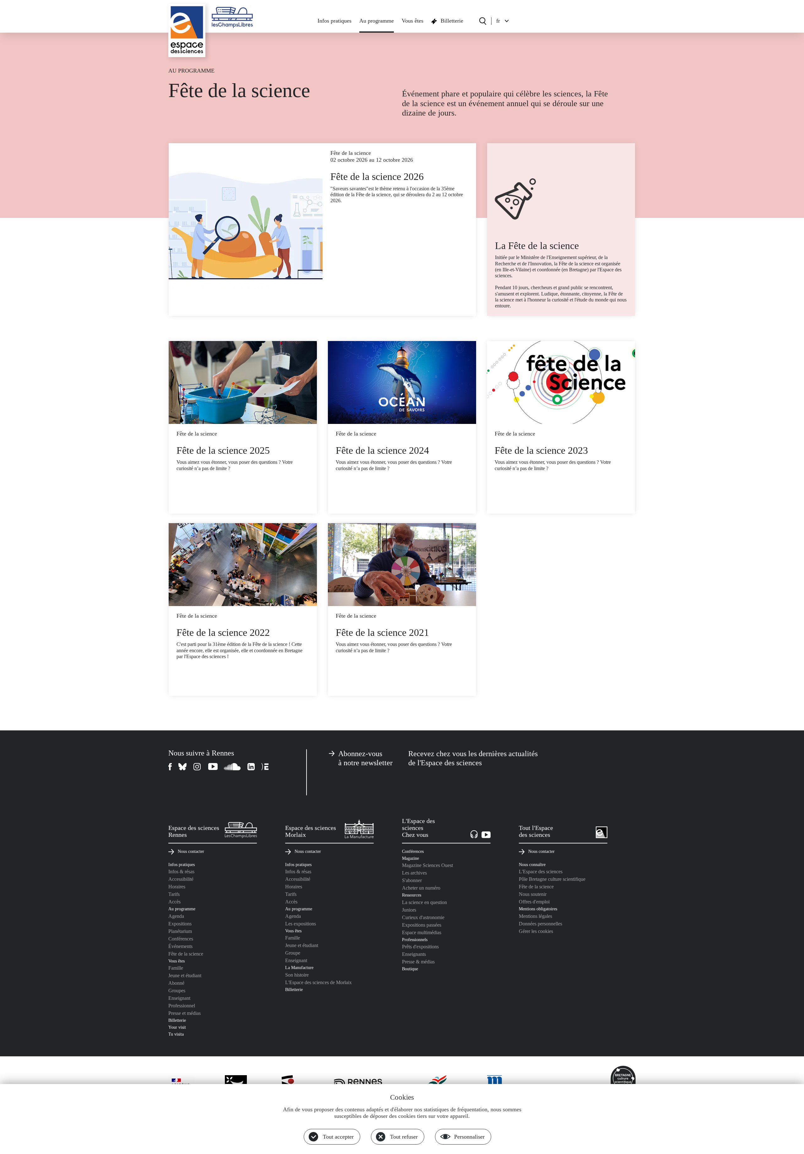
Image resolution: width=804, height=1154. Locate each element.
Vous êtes (412, 21)
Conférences (180, 938)
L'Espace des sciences (540, 871)
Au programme (376, 21)
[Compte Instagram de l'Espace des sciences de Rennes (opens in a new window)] (197, 766)
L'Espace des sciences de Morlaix (318, 982)
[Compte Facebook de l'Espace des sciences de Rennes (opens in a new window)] (170, 766)
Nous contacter (191, 851)
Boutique (410, 968)
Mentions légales (535, 916)
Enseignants (414, 954)
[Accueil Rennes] (186, 30)
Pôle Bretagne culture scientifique (552, 879)
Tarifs (174, 894)
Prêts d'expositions (420, 946)
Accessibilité (180, 879)
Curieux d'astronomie (423, 917)
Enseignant (179, 998)
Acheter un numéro (421, 888)
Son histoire (297, 975)
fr (498, 21)
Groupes (176, 990)
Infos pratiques (334, 21)
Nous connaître (532, 864)
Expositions (180, 923)
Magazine (410, 858)
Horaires (176, 886)
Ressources (411, 894)
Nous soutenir (532, 894)
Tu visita (176, 1034)
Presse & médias (418, 961)
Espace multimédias (421, 932)
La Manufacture (299, 967)
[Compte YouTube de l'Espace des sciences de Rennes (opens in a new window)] (213, 766)
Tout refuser (404, 1137)
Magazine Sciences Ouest (427, 865)
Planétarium (180, 931)
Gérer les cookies (536, 931)
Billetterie (452, 21)
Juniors (409, 910)
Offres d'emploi (534, 901)
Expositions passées (421, 925)
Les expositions (300, 923)
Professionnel (181, 1005)
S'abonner (412, 880)
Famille (175, 968)
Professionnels (414, 939)
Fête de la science (185, 953)
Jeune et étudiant (184, 975)
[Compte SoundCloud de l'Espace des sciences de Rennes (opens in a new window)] (232, 766)
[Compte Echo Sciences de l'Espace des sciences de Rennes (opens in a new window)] (265, 766)
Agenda (176, 916)
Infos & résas (181, 871)
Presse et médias (184, 1013)
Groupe (292, 953)
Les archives (414, 872)
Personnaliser (469, 1137)
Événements (180, 946)
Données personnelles (540, 923)
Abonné (176, 983)
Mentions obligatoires (538, 908)
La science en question (424, 902)
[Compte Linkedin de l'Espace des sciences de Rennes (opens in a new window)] (251, 766)
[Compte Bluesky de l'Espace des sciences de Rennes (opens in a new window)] (182, 766)
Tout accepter (338, 1137)
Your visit (177, 1027)
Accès (174, 901)
